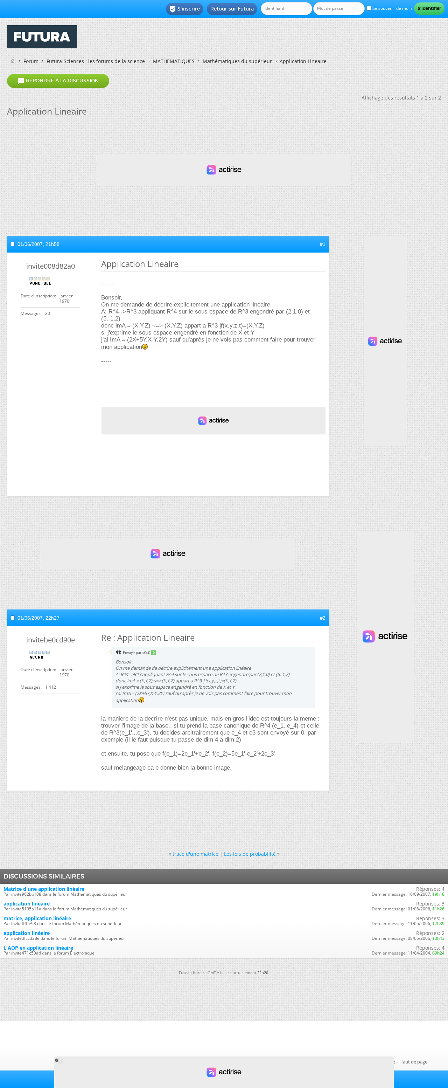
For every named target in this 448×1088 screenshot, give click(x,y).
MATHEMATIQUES (174, 61)
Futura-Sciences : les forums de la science (96, 61)
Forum (30, 61)
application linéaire (27, 903)
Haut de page (413, 1062)
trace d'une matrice (195, 854)
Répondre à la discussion (58, 80)
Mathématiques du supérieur (237, 61)
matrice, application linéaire (37, 918)
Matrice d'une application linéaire (44, 889)
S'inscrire (184, 9)
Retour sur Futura (232, 9)
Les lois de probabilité (250, 854)
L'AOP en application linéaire (38, 947)
